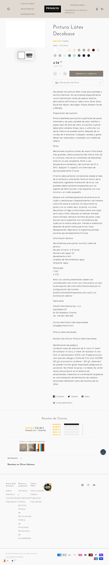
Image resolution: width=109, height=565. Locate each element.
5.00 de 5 (39, 427)
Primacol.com (17, 553)
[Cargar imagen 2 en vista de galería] (29, 55)
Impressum (11, 501)
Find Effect (103, 452)
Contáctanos (12, 498)
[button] (8, 9)
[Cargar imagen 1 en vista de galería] (21, 55)
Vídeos (33, 494)
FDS (56, 271)
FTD (57, 274)
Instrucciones (37, 490)
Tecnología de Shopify (14, 557)
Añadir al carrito (86, 74)
